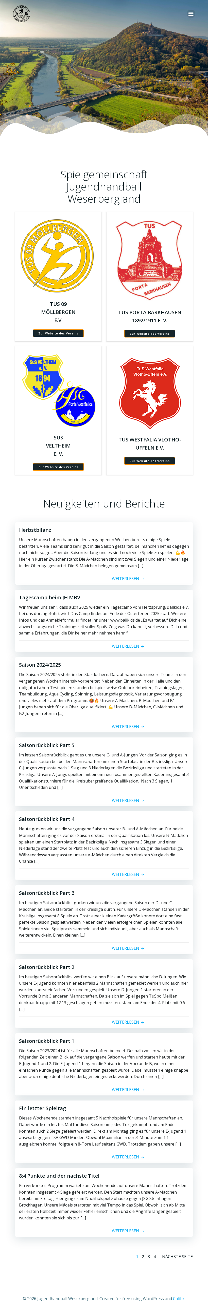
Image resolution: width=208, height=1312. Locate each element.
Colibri (179, 1298)
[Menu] (191, 14)
